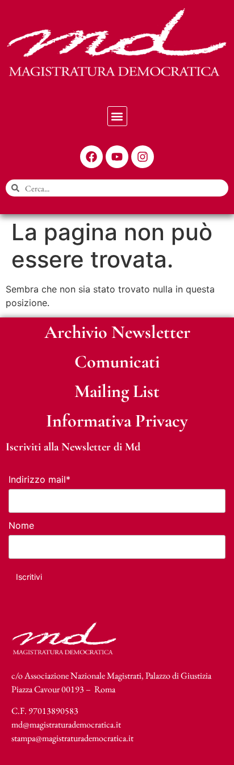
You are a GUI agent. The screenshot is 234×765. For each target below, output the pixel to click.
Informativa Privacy (117, 420)
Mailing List (117, 391)
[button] (117, 116)
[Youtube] (117, 156)
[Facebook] (91, 156)
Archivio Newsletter (117, 332)
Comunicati (117, 361)
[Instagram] (142, 156)
